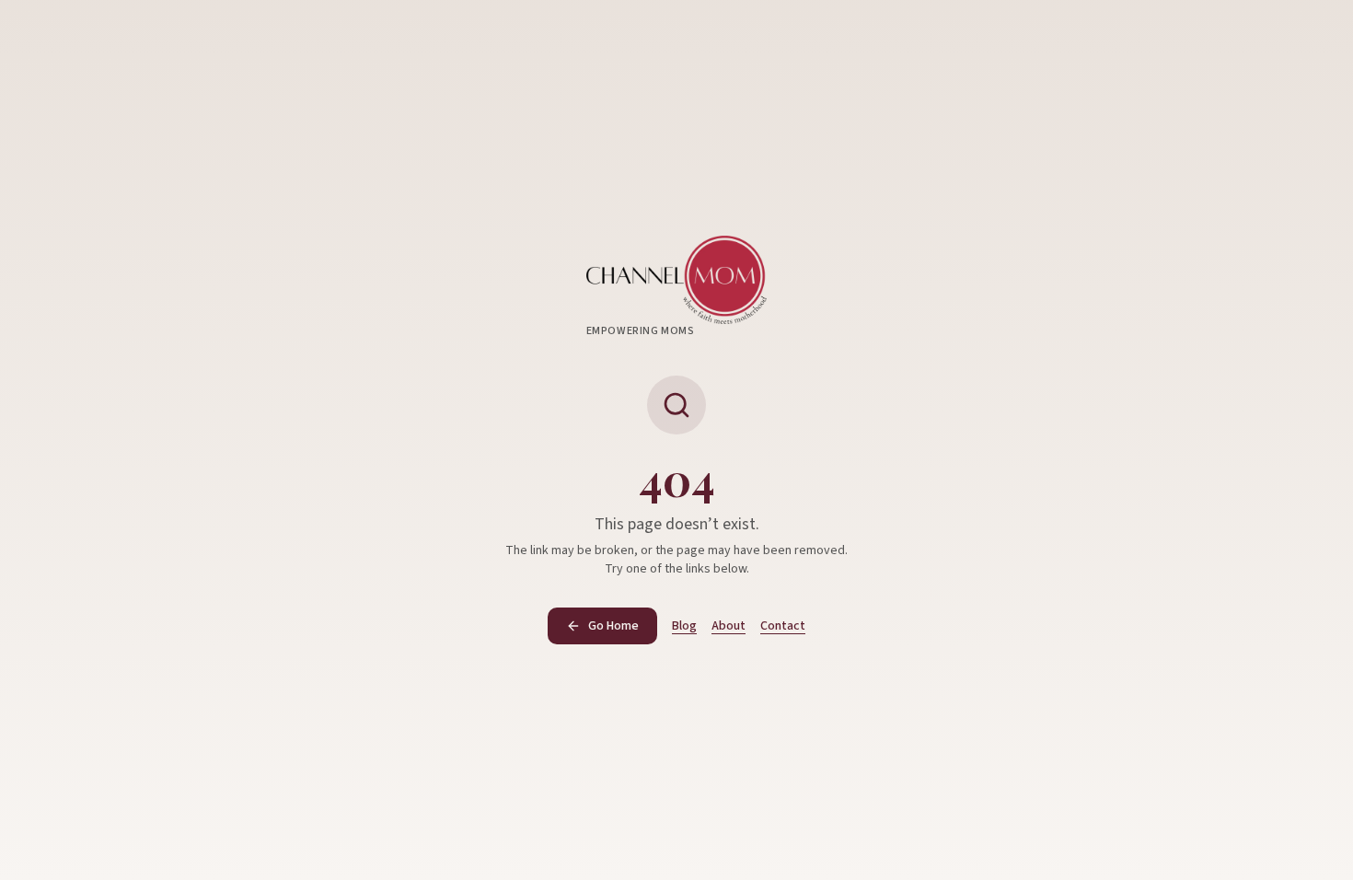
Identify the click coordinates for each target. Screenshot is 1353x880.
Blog (684, 626)
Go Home (613, 626)
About (728, 626)
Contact (782, 626)
